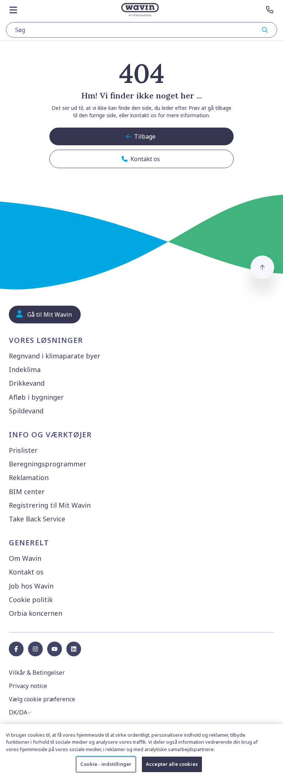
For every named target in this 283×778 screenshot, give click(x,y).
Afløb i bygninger (36, 397)
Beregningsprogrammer (47, 463)
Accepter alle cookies (172, 764)
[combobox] (141, 30)
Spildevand (26, 410)
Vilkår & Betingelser (37, 672)
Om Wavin (25, 558)
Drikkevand (27, 383)
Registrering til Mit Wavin (50, 505)
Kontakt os (26, 571)
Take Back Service (37, 518)
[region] (141, 751)
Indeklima (25, 369)
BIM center (27, 491)
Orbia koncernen (35, 613)
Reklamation (29, 477)
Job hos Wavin (31, 585)
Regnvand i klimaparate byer (54, 355)
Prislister (23, 450)
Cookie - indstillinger (106, 764)
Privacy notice (28, 686)
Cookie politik (31, 599)
